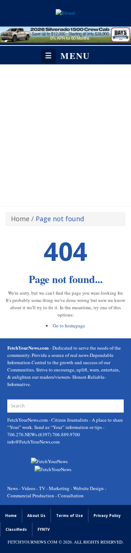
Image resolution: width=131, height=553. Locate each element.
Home (20, 218)
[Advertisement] (65, 133)
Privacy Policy (107, 515)
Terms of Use (69, 515)
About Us (36, 515)
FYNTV (43, 529)
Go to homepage (69, 325)
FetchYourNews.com (28, 420)
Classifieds (16, 529)
